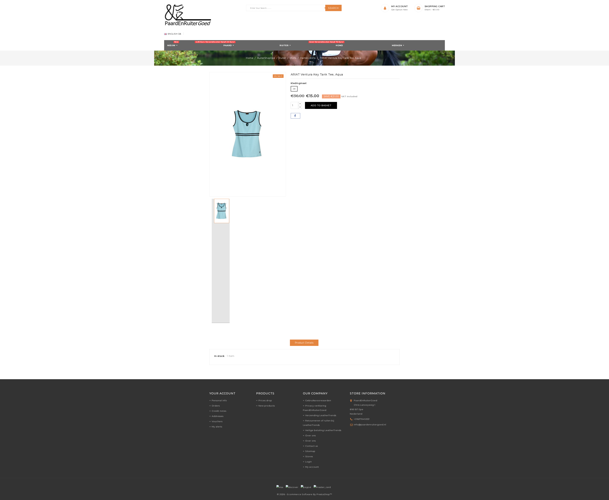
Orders (216, 405)
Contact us (311, 446)
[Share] (295, 115)
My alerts (217, 426)
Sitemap (310, 451)
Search (333, 8)
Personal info (219, 400)
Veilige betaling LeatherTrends (323, 430)
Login (308, 461)
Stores (309, 456)
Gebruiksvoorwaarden (318, 400)
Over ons (310, 435)
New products (267, 405)
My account (312, 467)
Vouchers (217, 421)
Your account (222, 393)
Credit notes (219, 411)
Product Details (304, 342)
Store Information (367, 393)
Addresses (217, 416)
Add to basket (321, 105)
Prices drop (265, 400)
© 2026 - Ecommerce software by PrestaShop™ (304, 494)
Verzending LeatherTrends (320, 415)
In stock (219, 356)
